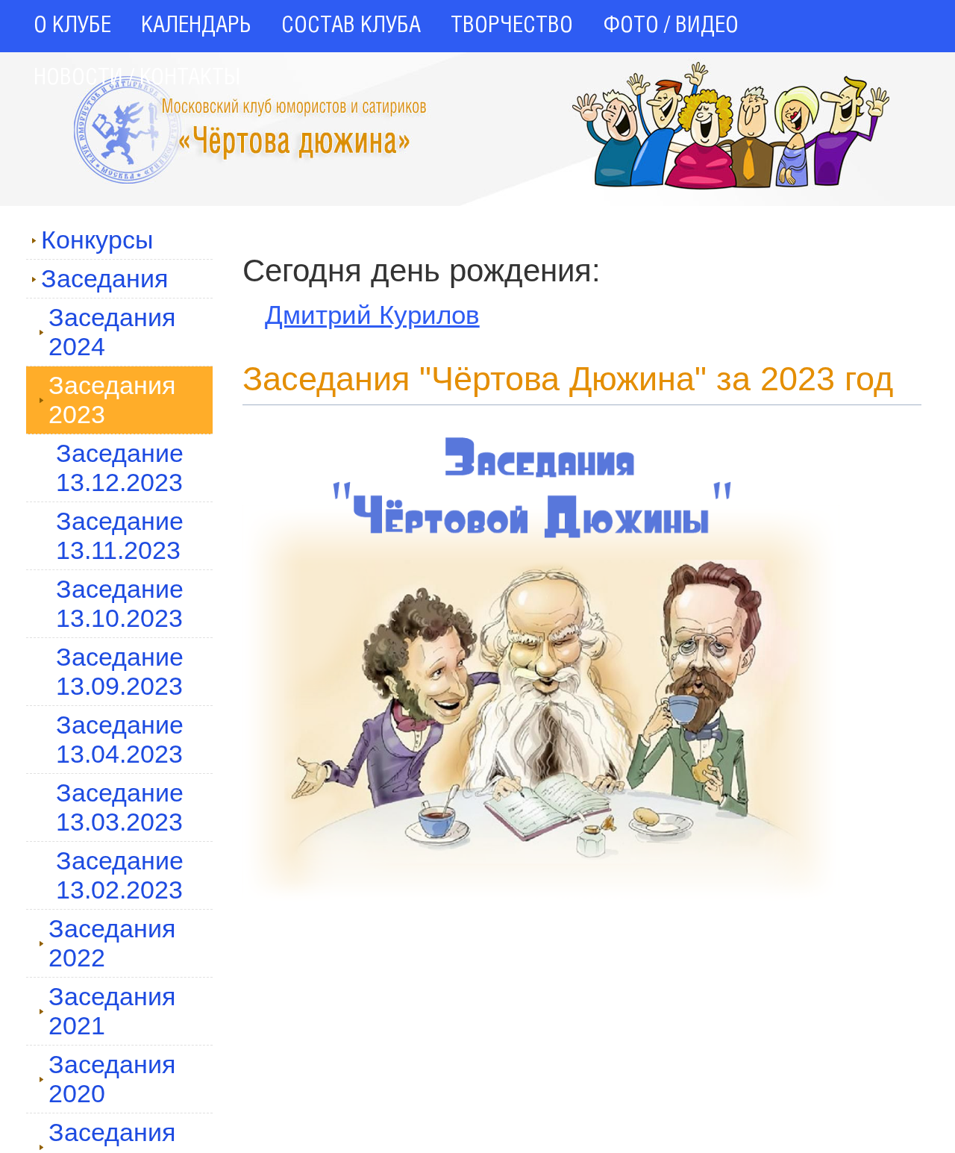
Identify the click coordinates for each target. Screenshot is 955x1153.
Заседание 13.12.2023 (120, 467)
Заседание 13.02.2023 (120, 875)
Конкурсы (97, 239)
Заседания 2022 (111, 943)
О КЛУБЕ (72, 26)
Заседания (104, 278)
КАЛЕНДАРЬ (196, 26)
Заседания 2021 (111, 1011)
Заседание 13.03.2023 (120, 807)
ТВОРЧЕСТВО (512, 26)
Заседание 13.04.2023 (120, 739)
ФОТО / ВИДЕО (671, 26)
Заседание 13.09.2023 (120, 671)
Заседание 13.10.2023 (120, 603)
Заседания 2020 (111, 1078)
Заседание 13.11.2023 (120, 535)
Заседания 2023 (111, 399)
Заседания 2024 (111, 331)
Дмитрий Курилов (372, 314)
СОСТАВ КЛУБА (351, 26)
